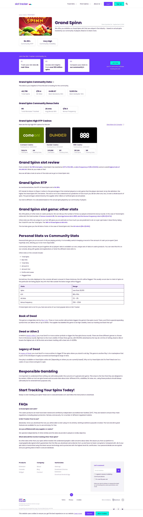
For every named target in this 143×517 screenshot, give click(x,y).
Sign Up (119, 4)
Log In (108, 4)
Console (22, 469)
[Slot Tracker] (40, 4)
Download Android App (62, 475)
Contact (40, 472)
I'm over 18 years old (102, 479)
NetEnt (25, 15)
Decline (89, 514)
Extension (22, 467)
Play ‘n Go (44, 320)
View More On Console (114, 125)
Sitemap (58, 467)
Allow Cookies (102, 514)
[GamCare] (116, 500)
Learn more (78, 513)
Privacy (71, 500)
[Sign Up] (118, 471)
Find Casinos (84, 4)
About (39, 467)
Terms (63, 500)
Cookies (79, 500)
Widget (21, 472)
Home (20, 15)
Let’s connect (99, 465)
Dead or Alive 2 (31, 336)
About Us (97, 4)
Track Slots (71, 4)
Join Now (115, 63)
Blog (38, 469)
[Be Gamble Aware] (106, 499)
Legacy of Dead (26, 353)
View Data (31, 135)
